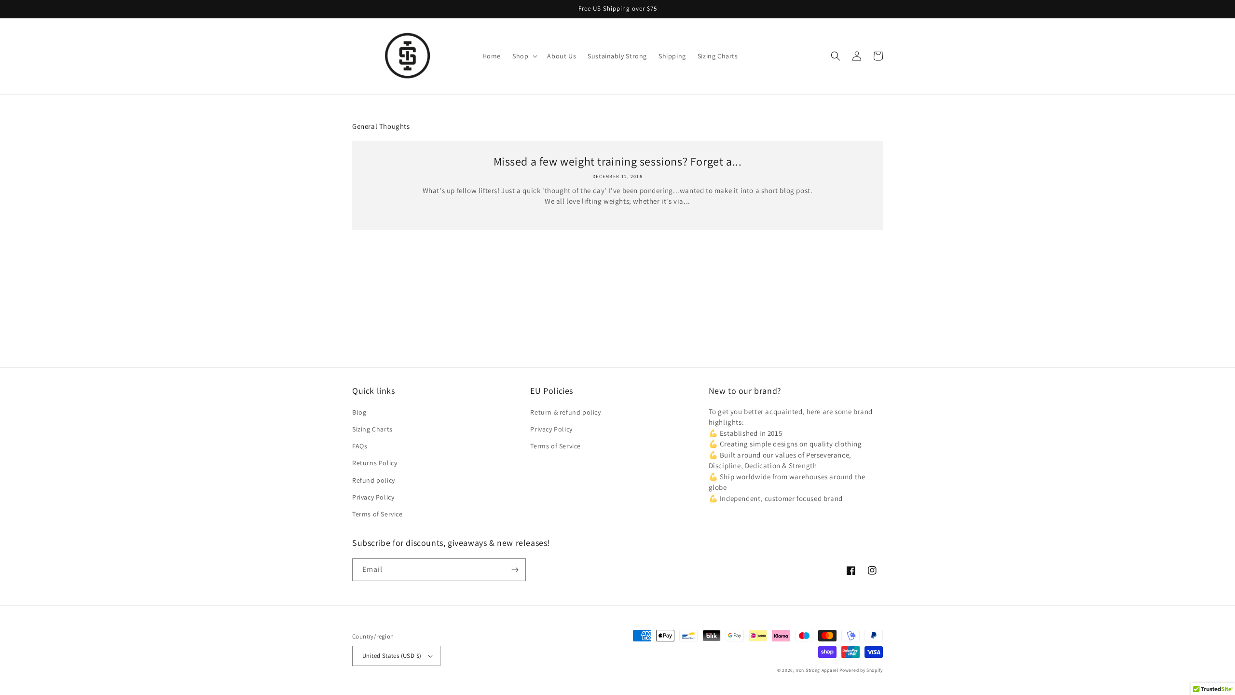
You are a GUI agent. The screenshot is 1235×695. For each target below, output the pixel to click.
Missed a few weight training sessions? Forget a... (618, 161)
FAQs (359, 446)
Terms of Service (377, 514)
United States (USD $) (391, 656)
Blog (359, 412)
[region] (617, 9)
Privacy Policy (373, 497)
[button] (524, 56)
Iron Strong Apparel (817, 670)
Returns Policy (374, 463)
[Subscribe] (514, 569)
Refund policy (373, 480)
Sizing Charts (372, 429)
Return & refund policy (565, 412)
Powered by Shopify (861, 670)
